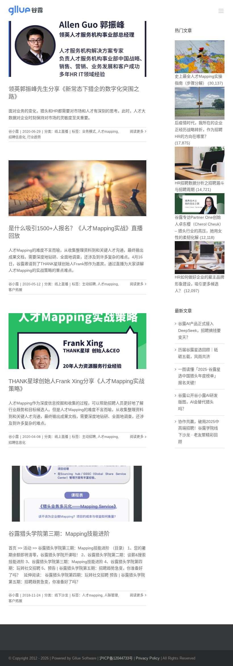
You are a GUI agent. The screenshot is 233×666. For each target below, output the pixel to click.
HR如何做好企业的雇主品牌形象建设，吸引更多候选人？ (199, 284)
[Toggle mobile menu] (221, 11)
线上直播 (61, 132)
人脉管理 (111, 595)
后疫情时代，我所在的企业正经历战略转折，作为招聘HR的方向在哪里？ (198, 129)
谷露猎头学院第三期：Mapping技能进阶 (59, 534)
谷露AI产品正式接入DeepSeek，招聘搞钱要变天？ (199, 330)
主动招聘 (89, 284)
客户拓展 (15, 290)
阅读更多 (136, 132)
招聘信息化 (17, 137)
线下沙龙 (61, 595)
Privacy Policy (148, 658)
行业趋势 (34, 137)
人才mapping (107, 132)
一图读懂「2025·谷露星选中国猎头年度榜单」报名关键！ (199, 376)
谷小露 (14, 132)
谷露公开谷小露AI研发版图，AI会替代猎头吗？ (198, 402)
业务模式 (89, 132)
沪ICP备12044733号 (116, 658)
